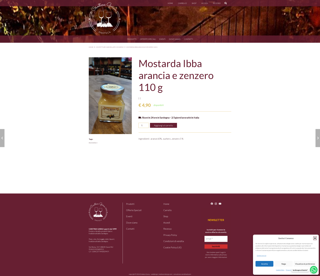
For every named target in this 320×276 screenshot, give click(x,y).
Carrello (167, 210)
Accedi (166, 222)
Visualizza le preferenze (305, 264)
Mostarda (93, 143)
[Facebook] (212, 204)
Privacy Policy (290, 270)
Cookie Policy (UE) (172, 247)
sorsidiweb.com (186, 274)
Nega (283, 264)
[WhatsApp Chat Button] (314, 269)
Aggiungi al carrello (163, 125)
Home (91, 47)
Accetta (264, 264)
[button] (315, 238)
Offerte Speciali (148, 39)
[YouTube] (220, 204)
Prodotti (131, 39)
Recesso (167, 228)
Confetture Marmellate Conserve (110, 47)
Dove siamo (174, 39)
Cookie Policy (280, 270)
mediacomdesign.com (165, 274)
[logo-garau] (104, 18)
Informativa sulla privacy (218, 255)
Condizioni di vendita (173, 241)
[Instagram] (216, 204)
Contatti (188, 39)
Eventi (162, 39)
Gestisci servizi (261, 255)
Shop (165, 216)
